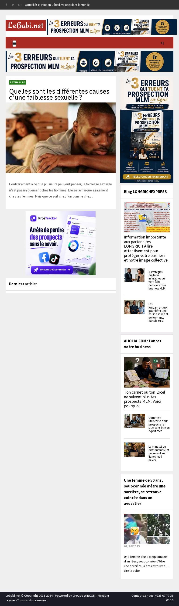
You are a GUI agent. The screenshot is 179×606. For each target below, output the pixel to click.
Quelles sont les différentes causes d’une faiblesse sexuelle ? (59, 94)
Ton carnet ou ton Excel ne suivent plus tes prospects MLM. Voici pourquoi (144, 399)
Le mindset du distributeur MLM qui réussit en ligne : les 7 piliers (158, 453)
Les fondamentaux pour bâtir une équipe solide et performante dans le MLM (158, 312)
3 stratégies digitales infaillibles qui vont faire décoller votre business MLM (157, 280)
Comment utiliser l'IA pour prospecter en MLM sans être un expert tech (159, 424)
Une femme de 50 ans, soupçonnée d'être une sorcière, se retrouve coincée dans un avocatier (144, 492)
